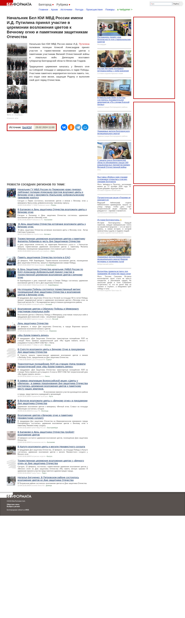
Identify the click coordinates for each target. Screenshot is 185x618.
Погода (79, 9)
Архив (54, 9)
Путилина (84, 44)
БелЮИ (27, 127)
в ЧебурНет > (124, 9)
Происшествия (94, 9)
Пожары (110, 9)
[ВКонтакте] (64, 127)
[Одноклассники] (71, 127)
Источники (66, 9)
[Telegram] (78, 127)
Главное (43, 9)
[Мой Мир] (85, 127)
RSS (27, 510)
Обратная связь (13, 504)
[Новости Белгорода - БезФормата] (16, 3)
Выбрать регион (13, 506)
